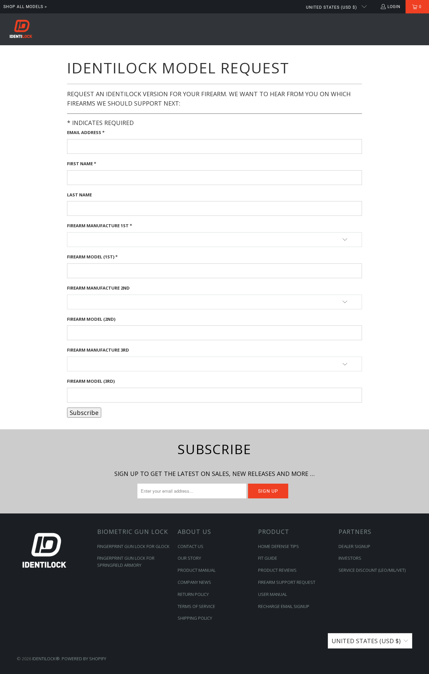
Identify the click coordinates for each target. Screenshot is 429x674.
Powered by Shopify (84, 659)
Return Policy (193, 594)
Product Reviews (277, 570)
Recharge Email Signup (283, 606)
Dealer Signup (354, 546)
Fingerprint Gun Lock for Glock (133, 546)
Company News (194, 582)
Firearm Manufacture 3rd (98, 350)
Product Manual (197, 570)
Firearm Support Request (286, 582)
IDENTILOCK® (46, 659)
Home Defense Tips (278, 546)
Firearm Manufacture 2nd (98, 288)
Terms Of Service (196, 606)
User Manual (272, 594)
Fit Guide (267, 558)
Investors (350, 558)
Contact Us (190, 546)
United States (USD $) (332, 7)
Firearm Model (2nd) (91, 319)
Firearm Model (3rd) (91, 381)
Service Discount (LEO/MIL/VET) (372, 570)
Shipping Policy (195, 618)
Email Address (86, 132)
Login (394, 6)
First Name (81, 164)
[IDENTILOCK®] (21, 29)
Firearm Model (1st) (92, 257)
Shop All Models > (25, 6)
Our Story (189, 558)
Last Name (79, 195)
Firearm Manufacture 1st (99, 226)
